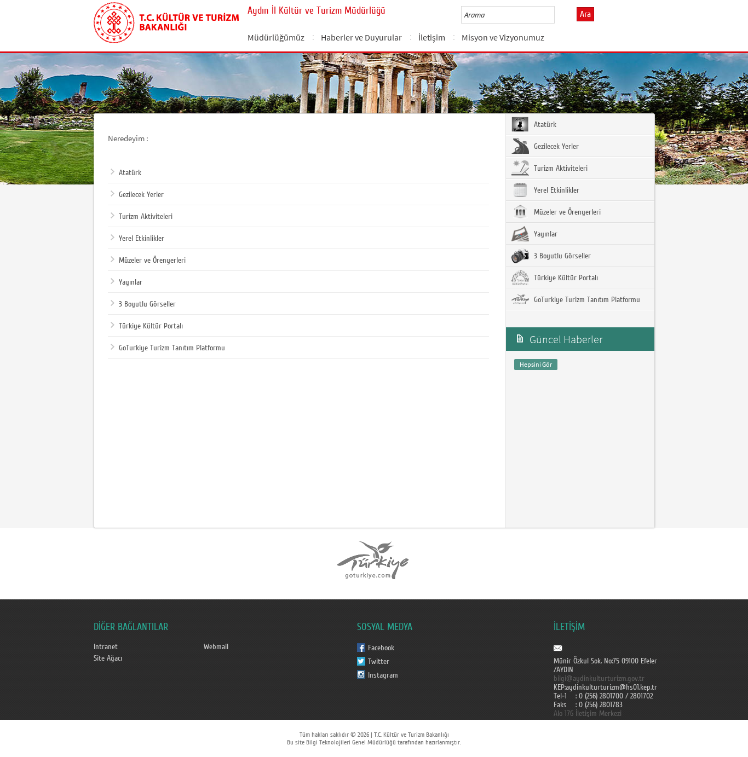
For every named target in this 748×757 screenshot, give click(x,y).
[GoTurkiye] (373, 560)
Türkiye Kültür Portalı (151, 326)
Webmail (216, 647)
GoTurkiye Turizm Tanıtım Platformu (172, 348)
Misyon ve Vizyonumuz (503, 37)
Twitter (378, 661)
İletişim (431, 37)
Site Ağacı (108, 658)
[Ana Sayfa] (166, 20)
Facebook (381, 648)
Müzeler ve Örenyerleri (152, 260)
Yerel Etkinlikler (141, 238)
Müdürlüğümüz (276, 37)
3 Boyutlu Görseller (147, 304)
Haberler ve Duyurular (361, 37)
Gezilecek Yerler (141, 194)
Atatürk (130, 173)
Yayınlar (130, 282)
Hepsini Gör (536, 364)
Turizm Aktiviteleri (145, 216)
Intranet (106, 647)
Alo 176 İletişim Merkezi (588, 713)
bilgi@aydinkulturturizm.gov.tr (599, 678)
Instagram (383, 675)
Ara (585, 14)
